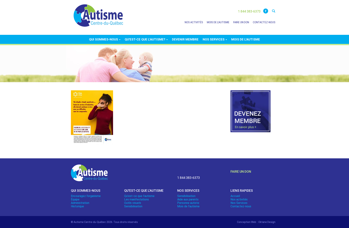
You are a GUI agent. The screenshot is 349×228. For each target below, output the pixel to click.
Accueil (235, 196)
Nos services (214, 39)
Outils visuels (132, 203)
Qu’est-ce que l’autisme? (145, 39)
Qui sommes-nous (104, 39)
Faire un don (241, 22)
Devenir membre (185, 39)
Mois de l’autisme (218, 22)
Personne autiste (188, 203)
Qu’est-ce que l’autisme (139, 196)
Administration (80, 203)
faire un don (240, 171)
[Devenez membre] (250, 113)
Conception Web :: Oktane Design (256, 222)
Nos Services (238, 203)
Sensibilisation (133, 206)
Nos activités (194, 22)
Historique (77, 206)
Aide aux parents (187, 199)
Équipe (75, 199)
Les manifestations (136, 199)
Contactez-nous (264, 22)
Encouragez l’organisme (86, 196)
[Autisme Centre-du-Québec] (98, 13)
